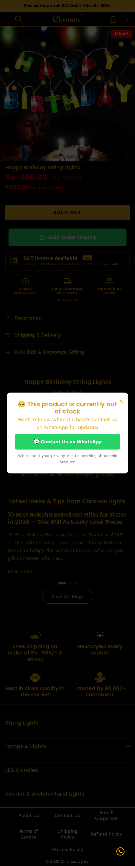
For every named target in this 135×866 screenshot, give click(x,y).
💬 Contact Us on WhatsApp (67, 442)
